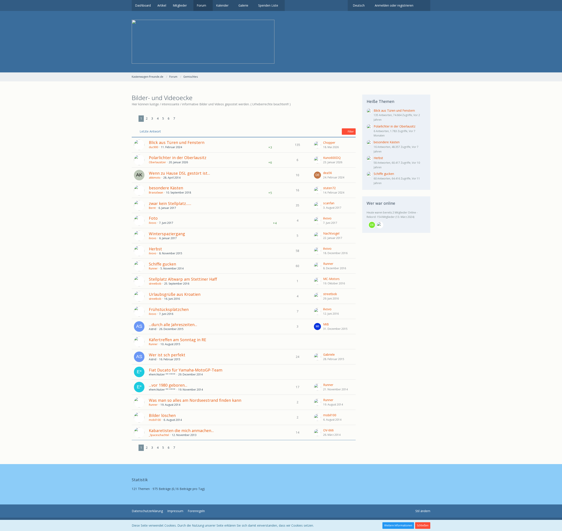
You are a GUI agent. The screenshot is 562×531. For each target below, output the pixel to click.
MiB (326, 324)
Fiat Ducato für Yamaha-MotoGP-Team (185, 370)
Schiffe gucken (162, 264)
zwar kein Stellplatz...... (170, 203)
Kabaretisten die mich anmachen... (181, 430)
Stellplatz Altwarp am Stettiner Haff (183, 279)
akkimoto (154, 177)
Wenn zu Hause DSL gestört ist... (179, 173)
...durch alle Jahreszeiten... (173, 324)
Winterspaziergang (167, 233)
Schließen (423, 525)
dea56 (327, 173)
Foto (153, 218)
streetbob (155, 283)
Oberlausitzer (157, 162)
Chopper (329, 142)
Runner (153, 268)
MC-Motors (331, 279)
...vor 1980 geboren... (168, 385)
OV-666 (328, 430)
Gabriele (329, 354)
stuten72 (329, 188)
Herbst (155, 248)
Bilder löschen (162, 415)
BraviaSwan (156, 192)
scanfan (328, 203)
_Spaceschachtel (159, 435)
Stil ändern (422, 511)
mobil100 (155, 420)
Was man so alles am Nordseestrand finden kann (195, 400)
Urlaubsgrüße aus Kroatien (174, 294)
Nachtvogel (331, 233)
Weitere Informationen (398, 525)
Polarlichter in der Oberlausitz (177, 157)
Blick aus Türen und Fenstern (176, 142)
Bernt (152, 208)
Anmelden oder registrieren (394, 5)
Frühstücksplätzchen (169, 309)
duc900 (153, 147)
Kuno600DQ (332, 158)
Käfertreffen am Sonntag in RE (177, 339)
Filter (350, 131)
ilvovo (152, 223)
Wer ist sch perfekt (167, 354)
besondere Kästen (166, 187)
